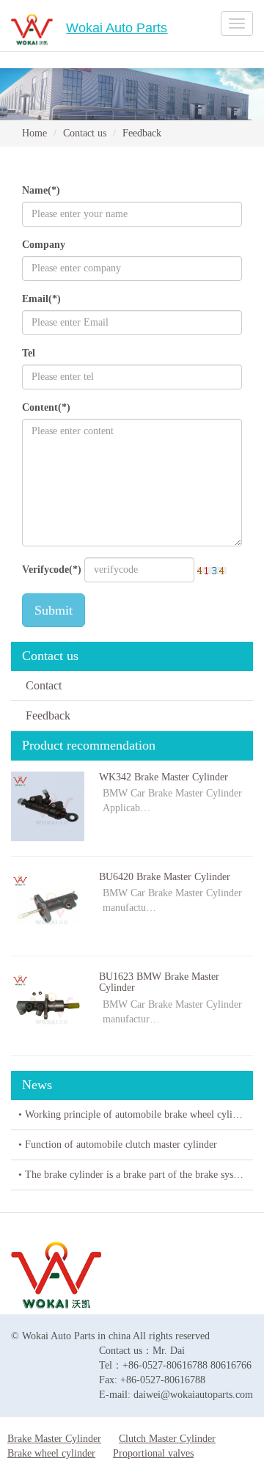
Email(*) (41, 298)
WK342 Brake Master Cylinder (163, 777)
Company (43, 244)
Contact (44, 685)
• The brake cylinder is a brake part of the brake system (133, 1174)
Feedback (48, 715)
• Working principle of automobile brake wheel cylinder (134, 1114)
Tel (28, 353)
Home (34, 133)
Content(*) (46, 407)
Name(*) (41, 190)
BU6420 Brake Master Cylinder (164, 876)
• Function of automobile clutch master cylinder (117, 1144)
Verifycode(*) (51, 569)
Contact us (84, 133)
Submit (53, 610)
